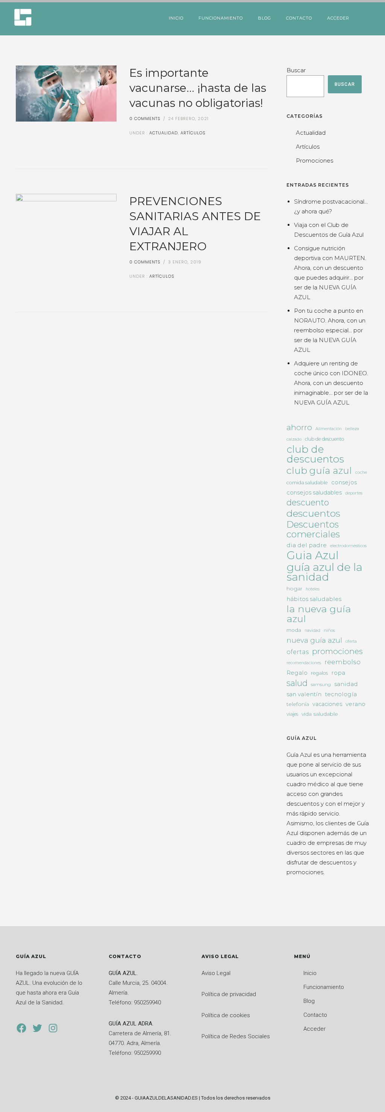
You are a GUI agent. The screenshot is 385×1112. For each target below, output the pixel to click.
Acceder (338, 18)
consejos (344, 482)
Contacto (299, 18)
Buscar (296, 70)
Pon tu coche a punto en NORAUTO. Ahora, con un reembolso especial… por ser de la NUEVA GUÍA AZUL (329, 330)
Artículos (193, 133)
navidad (312, 630)
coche (361, 472)
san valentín (303, 694)
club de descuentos (315, 454)
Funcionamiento (221, 18)
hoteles (313, 589)
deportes (353, 493)
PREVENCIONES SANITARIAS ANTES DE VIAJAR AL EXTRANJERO (195, 223)
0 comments (145, 119)
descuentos (313, 513)
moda (293, 630)
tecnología (341, 694)
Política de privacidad (229, 994)
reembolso (342, 662)
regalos (319, 673)
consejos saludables (314, 492)
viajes (292, 714)
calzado (294, 439)
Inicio (176, 18)
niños (329, 630)
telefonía (297, 704)
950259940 (147, 1002)
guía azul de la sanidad (324, 572)
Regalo (297, 672)
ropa (338, 672)
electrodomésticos (348, 545)
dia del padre (306, 545)
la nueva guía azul (318, 614)
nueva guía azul (314, 640)
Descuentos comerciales (313, 529)
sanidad (346, 684)
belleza (352, 428)
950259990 (147, 1053)
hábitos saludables (313, 598)
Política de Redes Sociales (236, 1036)
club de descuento (324, 439)
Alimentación (328, 428)
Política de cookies (226, 1015)
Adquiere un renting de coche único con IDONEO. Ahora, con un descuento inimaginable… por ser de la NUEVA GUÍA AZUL (331, 383)
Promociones (314, 160)
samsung (321, 684)
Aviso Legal (216, 973)
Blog (264, 18)
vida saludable (320, 713)
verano (355, 703)
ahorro (299, 427)
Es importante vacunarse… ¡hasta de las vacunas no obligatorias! (197, 88)
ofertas (297, 652)
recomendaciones (303, 662)
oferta (351, 641)
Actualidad (163, 133)
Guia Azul (312, 555)
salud (297, 683)
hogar (294, 588)
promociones (337, 651)
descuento (307, 503)
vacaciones (327, 704)
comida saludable (307, 482)
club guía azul (319, 470)
